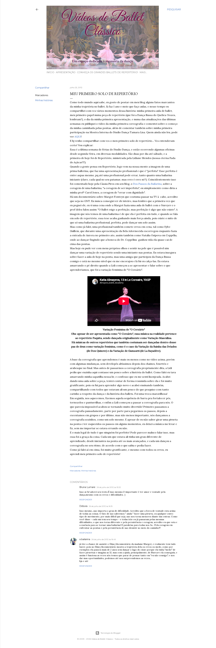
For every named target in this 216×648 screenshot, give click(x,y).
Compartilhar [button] (42, 87)
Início (50, 72)
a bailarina (84, 539)
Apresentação (65, 72)
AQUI (77, 136)
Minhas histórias (44, 100)
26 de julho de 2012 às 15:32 (109, 487)
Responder (85, 499)
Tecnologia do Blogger (111, 633)
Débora (83, 506)
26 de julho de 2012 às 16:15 (100, 506)
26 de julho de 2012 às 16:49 (103, 539)
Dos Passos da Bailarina (147, 183)
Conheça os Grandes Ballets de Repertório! (107, 72)
